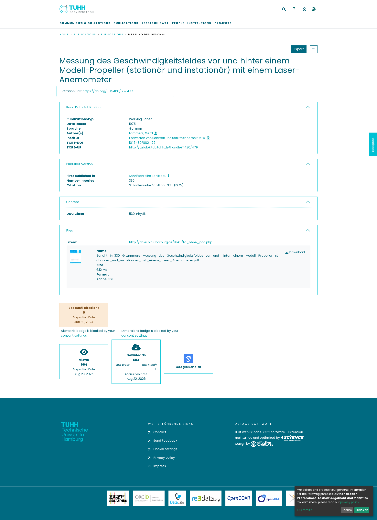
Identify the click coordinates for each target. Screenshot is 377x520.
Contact (159, 432)
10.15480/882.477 (142, 142)
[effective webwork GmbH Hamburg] (262, 444)
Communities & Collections (85, 23)
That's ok (361, 510)
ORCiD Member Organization (149, 498)
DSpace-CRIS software (267, 432)
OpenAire (269, 498)
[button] (313, 9)
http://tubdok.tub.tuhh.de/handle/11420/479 (163, 147)
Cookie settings (165, 449)
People (178, 23)
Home (64, 34)
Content (72, 202)
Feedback (373, 144)
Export (299, 49)
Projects (223, 23)
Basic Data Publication (83, 107)
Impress (159, 466)
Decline (347, 510)
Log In (304, 9)
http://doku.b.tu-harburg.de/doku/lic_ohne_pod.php (170, 242)
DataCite (177, 498)
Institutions (199, 23)
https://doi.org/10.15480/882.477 (107, 91)
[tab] (188, 107)
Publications (126, 23)
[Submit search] (283, 8)
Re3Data (206, 498)
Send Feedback (165, 440)
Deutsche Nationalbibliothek (118, 498)
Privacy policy (164, 457)
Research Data (155, 23)
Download (296, 252)
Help (294, 9)
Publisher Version (79, 164)
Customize (304, 510)
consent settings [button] (74, 335)
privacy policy (349, 502)
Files (69, 230)
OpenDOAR (238, 498)
